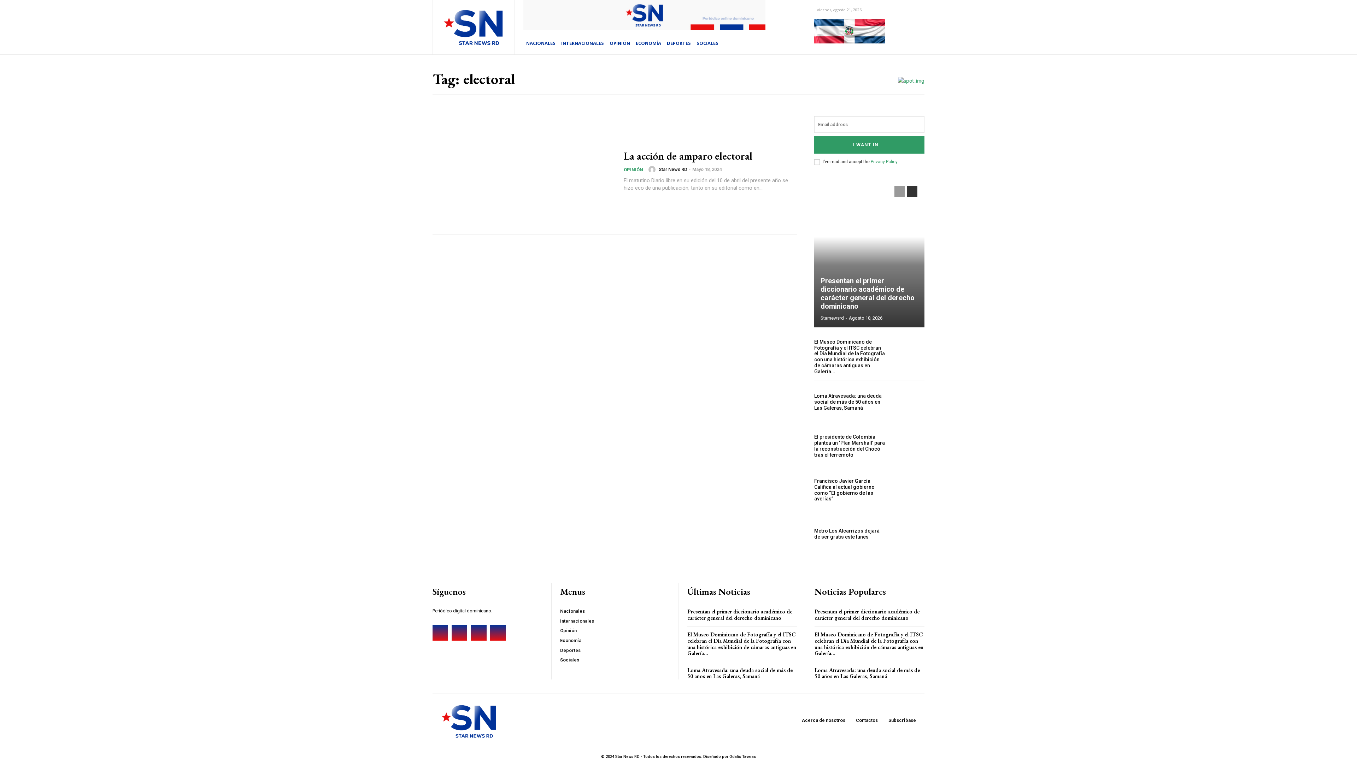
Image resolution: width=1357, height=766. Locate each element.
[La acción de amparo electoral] (524, 171)
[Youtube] (498, 632)
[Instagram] (459, 632)
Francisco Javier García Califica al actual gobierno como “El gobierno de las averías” (844, 489)
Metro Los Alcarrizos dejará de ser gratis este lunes (847, 534)
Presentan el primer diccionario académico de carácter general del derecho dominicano (868, 293)
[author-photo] (653, 169)
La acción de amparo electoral (688, 156)
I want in (866, 144)
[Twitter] (478, 632)
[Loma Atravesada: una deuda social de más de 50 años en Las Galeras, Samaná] (907, 402)
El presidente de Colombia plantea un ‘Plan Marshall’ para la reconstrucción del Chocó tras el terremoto (849, 445)
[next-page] (912, 191)
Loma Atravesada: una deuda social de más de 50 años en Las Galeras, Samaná (848, 402)
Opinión (633, 169)
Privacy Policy (884, 161)
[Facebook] (440, 632)
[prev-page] (899, 191)
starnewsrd (832, 318)
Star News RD (673, 169)
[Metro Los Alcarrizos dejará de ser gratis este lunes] (907, 534)
